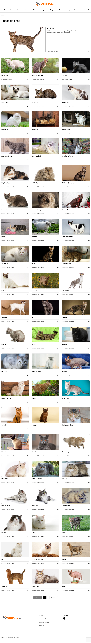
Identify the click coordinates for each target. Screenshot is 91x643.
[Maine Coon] (45, 576)
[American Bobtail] (15, 146)
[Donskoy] (76, 361)
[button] (85, 9)
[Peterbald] (15, 65)
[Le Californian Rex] (45, 65)
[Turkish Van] (15, 254)
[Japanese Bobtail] (76, 227)
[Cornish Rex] (76, 281)
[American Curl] (45, 146)
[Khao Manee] (76, 119)
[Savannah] (76, 549)
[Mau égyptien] (15, 496)
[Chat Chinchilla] (45, 361)
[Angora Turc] (15, 119)
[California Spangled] (76, 173)
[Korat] (45, 307)
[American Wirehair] (76, 146)
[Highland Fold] (15, 173)
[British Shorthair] (45, 469)
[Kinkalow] (76, 65)
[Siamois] (15, 442)
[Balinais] (15, 281)
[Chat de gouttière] (76, 415)
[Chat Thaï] (15, 92)
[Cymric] (45, 388)
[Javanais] (15, 307)
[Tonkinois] (15, 200)
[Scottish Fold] (76, 496)
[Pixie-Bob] (45, 92)
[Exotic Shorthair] (15, 388)
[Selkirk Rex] (45, 173)
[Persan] (15, 549)
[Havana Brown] (76, 200)
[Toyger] (45, 254)
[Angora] (45, 523)
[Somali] (15, 415)
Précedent (38, 597)
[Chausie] (45, 281)
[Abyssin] (15, 576)
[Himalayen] (45, 227)
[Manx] (15, 227)
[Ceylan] (45, 334)
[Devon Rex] (76, 388)
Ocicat (50, 28)
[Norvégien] (45, 496)
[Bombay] (76, 334)
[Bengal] (76, 523)
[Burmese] (45, 415)
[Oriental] (15, 334)
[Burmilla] (15, 361)
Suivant (53, 597)
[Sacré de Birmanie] (45, 549)
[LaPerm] (76, 307)
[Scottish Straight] (45, 200)
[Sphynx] (76, 576)
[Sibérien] (76, 469)
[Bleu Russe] (45, 442)
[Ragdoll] (15, 523)
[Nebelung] (45, 119)
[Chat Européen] (76, 254)
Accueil (2, 14)
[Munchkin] (15, 469)
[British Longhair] (76, 442)
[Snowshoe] (76, 92)
